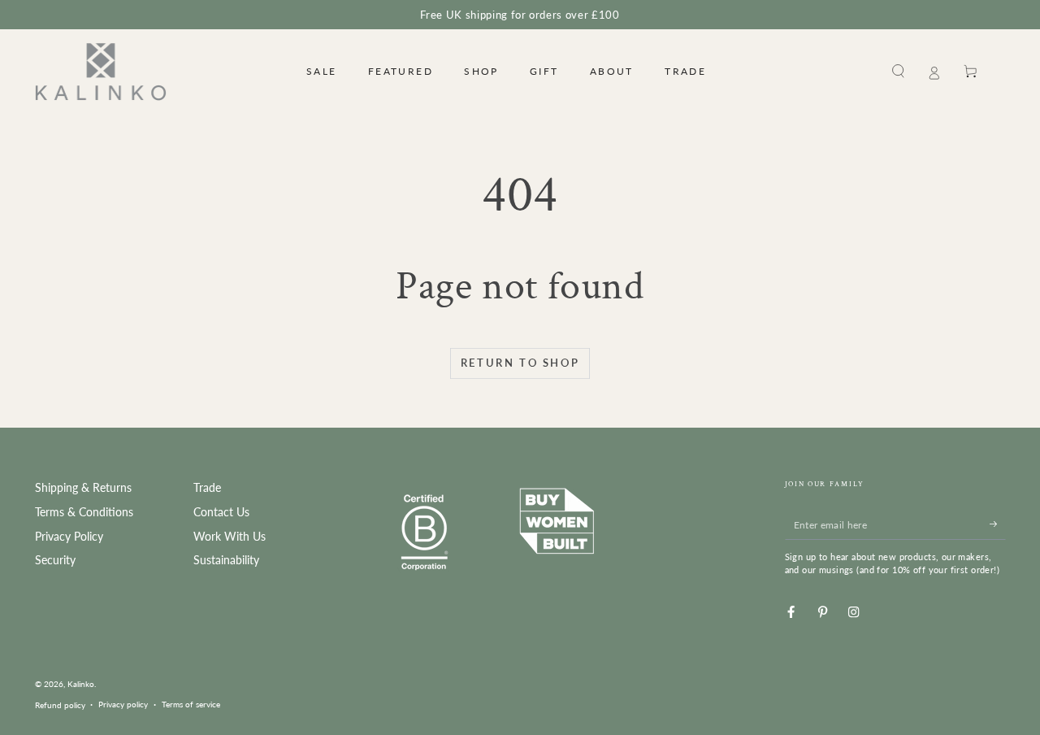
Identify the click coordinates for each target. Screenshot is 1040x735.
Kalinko (80, 684)
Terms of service (191, 704)
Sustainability (226, 560)
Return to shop (520, 362)
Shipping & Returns (83, 487)
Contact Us (221, 512)
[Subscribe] (998, 524)
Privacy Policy (69, 536)
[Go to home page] (101, 71)
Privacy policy (123, 704)
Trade (207, 487)
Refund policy (60, 705)
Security (55, 560)
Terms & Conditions (84, 512)
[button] (898, 71)
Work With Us (229, 536)
